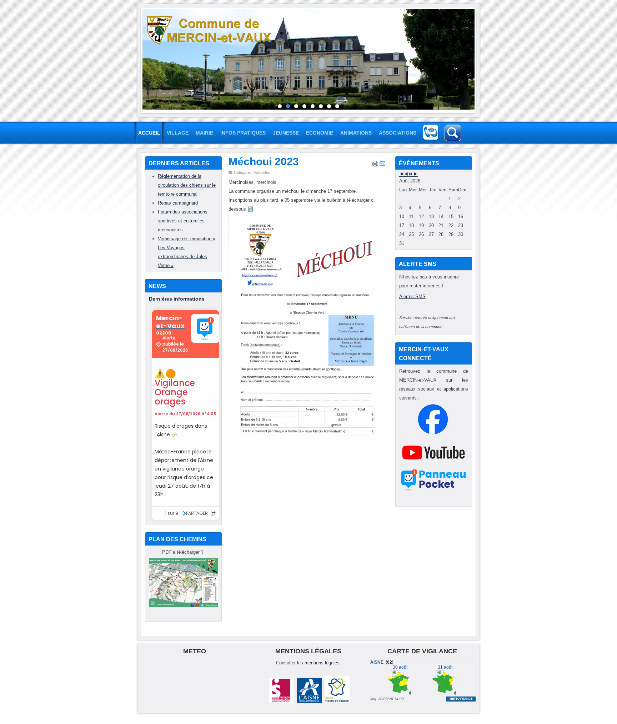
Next (480, 58)
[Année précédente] (401, 174)
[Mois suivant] (415, 174)
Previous (137, 58)
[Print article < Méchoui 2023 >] (375, 165)
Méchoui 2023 (264, 161)
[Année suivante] (410, 174)
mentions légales (322, 662)
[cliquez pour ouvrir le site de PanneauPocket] (433, 490)
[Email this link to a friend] (382, 165)
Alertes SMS (412, 296)
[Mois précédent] (406, 174)
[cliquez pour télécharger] (183, 605)
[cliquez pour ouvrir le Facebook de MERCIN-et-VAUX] (433, 433)
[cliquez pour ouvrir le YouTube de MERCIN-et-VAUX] (433, 466)
